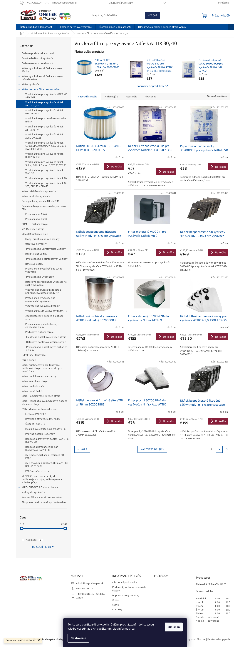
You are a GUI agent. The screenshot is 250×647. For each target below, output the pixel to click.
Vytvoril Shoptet (197, 639)
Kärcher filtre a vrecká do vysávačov (42, 497)
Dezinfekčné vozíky (36, 254)
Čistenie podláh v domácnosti (38, 53)
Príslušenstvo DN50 (36, 219)
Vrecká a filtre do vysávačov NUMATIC (46, 311)
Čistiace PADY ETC (35, 424)
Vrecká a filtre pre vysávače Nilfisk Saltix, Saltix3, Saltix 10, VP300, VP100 (45, 163)
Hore (83, 449)
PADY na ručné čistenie (37, 471)
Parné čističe (29, 360)
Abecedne (150, 97)
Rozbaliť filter (41, 547)
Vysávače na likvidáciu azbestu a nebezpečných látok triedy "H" (43, 291)
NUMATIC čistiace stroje (35, 234)
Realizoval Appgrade (218, 639)
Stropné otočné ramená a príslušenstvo (44, 502)
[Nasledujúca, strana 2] (219, 449)
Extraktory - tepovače (34, 355)
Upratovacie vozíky (36, 244)
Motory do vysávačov (34, 492)
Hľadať (152, 15)
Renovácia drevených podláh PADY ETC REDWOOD (46, 440)
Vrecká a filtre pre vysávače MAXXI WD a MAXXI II (46, 95)
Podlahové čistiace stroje (39, 332)
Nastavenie (78, 638)
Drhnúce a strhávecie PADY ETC (42, 419)
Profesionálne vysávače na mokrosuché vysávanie (40, 299)
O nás (115, 600)
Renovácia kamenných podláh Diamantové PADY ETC (41, 448)
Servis (115, 605)
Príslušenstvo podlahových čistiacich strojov (46, 348)
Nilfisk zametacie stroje (35, 381)
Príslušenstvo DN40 (36, 214)
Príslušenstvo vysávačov (40, 277)
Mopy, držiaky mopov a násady (42, 239)
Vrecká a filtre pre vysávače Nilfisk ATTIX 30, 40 (44, 104)
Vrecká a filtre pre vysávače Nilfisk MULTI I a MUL (44, 112)
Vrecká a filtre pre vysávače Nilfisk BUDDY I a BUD (44, 155)
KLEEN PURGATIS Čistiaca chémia (40, 487)
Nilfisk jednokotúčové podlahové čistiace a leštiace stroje (44, 402)
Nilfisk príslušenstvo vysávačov (39, 191)
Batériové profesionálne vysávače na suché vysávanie (46, 283)
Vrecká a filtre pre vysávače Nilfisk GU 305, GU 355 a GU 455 (46, 184)
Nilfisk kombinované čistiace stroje (41, 396)
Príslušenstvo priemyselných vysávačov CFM (44, 207)
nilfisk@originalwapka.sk (89, 583)
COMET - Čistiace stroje (35, 224)
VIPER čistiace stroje (33, 229)
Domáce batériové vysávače (37, 58)
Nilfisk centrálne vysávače (36, 196)
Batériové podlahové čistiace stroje (46, 342)
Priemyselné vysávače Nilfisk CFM (40, 201)
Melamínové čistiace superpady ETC (45, 429)
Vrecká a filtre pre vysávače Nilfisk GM (46, 178)
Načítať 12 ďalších (152, 449)
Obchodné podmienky (121, 3)
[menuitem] (36, 27)
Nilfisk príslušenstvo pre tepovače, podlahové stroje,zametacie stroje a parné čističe (42, 368)
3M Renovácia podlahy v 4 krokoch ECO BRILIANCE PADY (46, 464)
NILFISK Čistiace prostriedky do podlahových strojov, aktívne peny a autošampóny (42, 479)
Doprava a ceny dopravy (125, 595)
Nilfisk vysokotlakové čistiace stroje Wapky (42, 69)
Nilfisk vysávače (30, 84)
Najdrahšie (131, 97)
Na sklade (33, 540)
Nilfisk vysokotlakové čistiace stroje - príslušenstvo (42, 77)
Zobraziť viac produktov (150, 85)
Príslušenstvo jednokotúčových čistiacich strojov (42, 325)
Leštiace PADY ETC (35, 414)
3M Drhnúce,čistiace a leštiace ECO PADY (44, 456)
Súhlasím (173, 627)
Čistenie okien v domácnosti (37, 63)
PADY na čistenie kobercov (40, 434)
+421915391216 (84, 589)
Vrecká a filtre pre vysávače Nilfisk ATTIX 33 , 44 (44, 128)
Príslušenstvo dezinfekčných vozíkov (47, 259)
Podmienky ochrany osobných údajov (129, 589)
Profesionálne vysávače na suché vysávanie (43, 270)
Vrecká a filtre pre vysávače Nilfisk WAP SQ (44, 171)
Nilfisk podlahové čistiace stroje (39, 376)
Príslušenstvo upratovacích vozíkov (46, 249)
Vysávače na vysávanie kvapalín (42, 306)
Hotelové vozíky (34, 264)
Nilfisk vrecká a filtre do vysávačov (41, 89)
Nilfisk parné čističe (32, 391)
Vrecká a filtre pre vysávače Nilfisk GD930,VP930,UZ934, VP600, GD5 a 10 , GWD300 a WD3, (46, 146)
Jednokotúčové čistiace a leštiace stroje (44, 317)
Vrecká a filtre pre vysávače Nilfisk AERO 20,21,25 (44, 136)
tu (133, 629)
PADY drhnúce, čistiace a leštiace (40, 409)
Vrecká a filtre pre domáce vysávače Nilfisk (45, 120)
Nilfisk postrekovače (33, 386)
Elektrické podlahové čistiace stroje (46, 337)
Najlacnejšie (111, 97)
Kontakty (117, 609)
